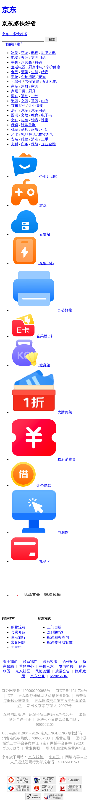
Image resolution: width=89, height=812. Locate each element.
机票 (14, 130)
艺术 (14, 134)
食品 (14, 72)
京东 (9, 9)
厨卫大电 (48, 53)
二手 (44, 139)
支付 (14, 144)
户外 (34, 96)
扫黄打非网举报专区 (70, 788)
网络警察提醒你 (44, 780)
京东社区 (23, 671)
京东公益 (37, 676)
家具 (34, 86)
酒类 (24, 72)
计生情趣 (35, 106)
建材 (24, 86)
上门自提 (54, 627)
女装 (24, 101)
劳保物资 (32, 82)
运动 (24, 96)
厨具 (32, 91)
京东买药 (18, 106)
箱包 (24, 120)
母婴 (14, 125)
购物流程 (18, 627)
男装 (14, 101)
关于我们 (10, 662)
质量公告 (62, 671)
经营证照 (63, 738)
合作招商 (70, 662)
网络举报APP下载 (44, 788)
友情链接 (66, 666)
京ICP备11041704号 (71, 691)
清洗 (34, 139)
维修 (24, 139)
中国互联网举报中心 (19, 788)
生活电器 (18, 67)
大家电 (16, 647)
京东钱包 (36, 757)
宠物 (42, 77)
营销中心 (26, 666)
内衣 (44, 101)
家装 (14, 86)
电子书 (46, 115)
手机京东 (46, 666)
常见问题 (18, 642)
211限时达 (55, 632)
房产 (14, 110)
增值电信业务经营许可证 (66, 748)
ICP (11, 696)
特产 (44, 72)
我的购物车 (14, 44)
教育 (34, 115)
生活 (44, 130)
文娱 (24, 115)
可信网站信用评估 (19, 780)
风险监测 (42, 671)
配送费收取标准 (60, 642)
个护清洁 (28, 77)
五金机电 (49, 82)
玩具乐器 (28, 125)
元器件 (16, 82)
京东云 (54, 757)
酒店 (24, 130)
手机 (14, 62)
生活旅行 (18, 637)
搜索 (51, 39)
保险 (34, 144)
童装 (34, 101)
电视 (34, 53)
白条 (24, 144)
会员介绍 (18, 632)
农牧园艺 (45, 134)
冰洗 (14, 53)
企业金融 (48, 144)
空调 (24, 53)
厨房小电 (35, 67)
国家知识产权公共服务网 (54, 796)
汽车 (24, 110)
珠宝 (44, 120)
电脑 (14, 57)
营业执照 (33, 748)
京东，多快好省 (14, 34)
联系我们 (30, 662)
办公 (24, 57)
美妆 (14, 77)
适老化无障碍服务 (33, 796)
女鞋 (14, 120)
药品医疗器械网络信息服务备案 (45, 696)
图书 (14, 115)
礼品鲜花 (28, 134)
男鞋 (14, 96)
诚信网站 (70, 780)
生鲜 (34, 72)
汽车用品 (38, 110)
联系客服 (50, 662)
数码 (38, 62)
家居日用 (18, 91)
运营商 (26, 62)
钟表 (34, 120)
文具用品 (38, 57)
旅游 (34, 130)
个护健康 (53, 67)
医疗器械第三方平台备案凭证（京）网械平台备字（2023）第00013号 (45, 743)
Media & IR (59, 676)
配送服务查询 (58, 637)
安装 (14, 139)
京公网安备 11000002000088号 (26, 691)
